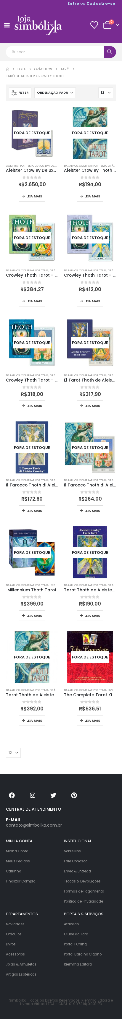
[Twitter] (53, 795)
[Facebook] (12, 795)
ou (91, 3)
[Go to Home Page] (7, 69)
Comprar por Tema (19, 166)
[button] (20, 92)
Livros (39, 166)
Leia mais (34, 196)
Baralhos (71, 166)
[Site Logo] (38, 25)
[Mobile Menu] (7, 25)
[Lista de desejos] (94, 25)
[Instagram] (32, 795)
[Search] (110, 52)
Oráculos (57, 270)
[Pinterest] (74, 795)
